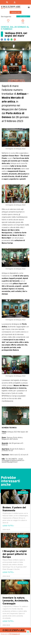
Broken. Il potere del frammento (14, 509)
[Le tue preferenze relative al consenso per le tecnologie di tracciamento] (28, 632)
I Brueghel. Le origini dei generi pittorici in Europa (15, 553)
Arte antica (23, 16)
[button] (28, 7)
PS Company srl (14, 634)
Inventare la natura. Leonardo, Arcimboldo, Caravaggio (15, 600)
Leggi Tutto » (8, 525)
